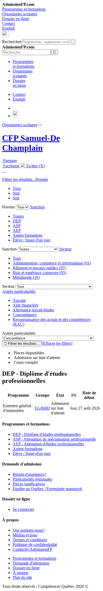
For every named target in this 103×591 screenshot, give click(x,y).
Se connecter (23, 509)
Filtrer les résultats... (18, 179)
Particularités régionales (32, 479)
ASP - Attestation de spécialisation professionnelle (54, 439)
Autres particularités (18, 291)
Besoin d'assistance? (29, 474)
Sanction (37, 207)
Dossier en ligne (15, 18)
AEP (17, 230)
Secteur (65, 249)
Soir (16, 198)
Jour (16, 193)
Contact (8, 23)
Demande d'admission (31, 563)
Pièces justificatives (29, 484)
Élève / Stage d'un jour (31, 240)
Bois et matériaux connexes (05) (39, 272)
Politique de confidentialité (35, 544)
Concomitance (25, 314)
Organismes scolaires (19, 14)
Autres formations (28, 235)
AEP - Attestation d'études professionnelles (48, 444)
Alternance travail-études (33, 310)
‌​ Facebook (11, 166)
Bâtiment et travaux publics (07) (39, 268)
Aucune (19, 300)
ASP (17, 225)
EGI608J (42, 408)
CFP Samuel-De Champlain (31, 143)
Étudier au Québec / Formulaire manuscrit (47, 488)
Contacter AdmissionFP (32, 549)
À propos (20, 572)
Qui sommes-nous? (29, 530)
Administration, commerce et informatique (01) (52, 263)
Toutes (18, 216)
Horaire (41, 179)
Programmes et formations (24, 9)
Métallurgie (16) (26, 277)
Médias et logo (25, 535)
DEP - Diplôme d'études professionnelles (47, 434)
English (8, 28)
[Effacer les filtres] (57, 343)
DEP (17, 221)
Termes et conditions (30, 540)
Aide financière (25, 305)
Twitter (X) (35, 166)
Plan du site (22, 577)
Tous (17, 188)
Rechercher (11, 41)
